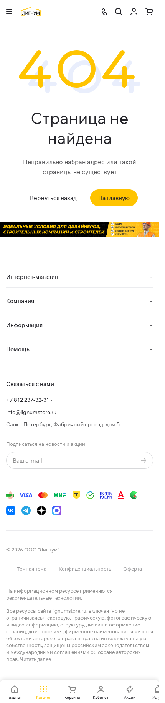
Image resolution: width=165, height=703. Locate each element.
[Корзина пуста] (149, 11)
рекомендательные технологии (43, 598)
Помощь (18, 349)
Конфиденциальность (85, 569)
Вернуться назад (53, 198)
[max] (56, 510)
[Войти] (134, 11)
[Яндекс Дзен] (41, 510)
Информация (24, 325)
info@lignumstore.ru (31, 412)
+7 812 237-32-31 (27, 399)
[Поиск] (118, 11)
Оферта (132, 569)
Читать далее (35, 659)
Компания (20, 301)
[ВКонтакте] (10, 510)
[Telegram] (26, 510)
